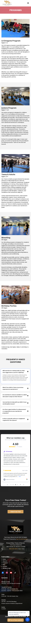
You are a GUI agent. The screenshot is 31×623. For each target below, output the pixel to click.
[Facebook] (3, 573)
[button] (28, 3)
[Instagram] (7, 573)
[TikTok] (15, 573)
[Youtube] (11, 573)
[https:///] (15, 530)
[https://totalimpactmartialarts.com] (7, 3)
